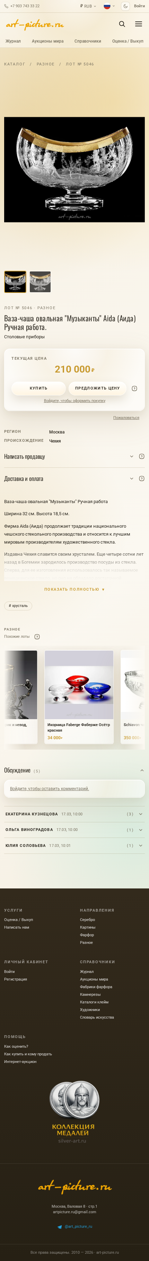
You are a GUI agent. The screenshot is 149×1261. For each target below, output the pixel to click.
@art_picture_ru (78, 1226)
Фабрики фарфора (96, 987)
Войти (139, 6)
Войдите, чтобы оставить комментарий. (49, 788)
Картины (88, 927)
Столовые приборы (24, 336)
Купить (39, 388)
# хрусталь (18, 605)
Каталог (14, 64)
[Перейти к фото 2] (40, 282)
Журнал (13, 41)
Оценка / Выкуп (127, 41)
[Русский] (109, 6)
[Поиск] (122, 24)
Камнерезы (90, 994)
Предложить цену (97, 388)
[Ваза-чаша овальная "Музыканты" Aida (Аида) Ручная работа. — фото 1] (74, 170)
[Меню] (138, 24)
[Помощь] (134, 388)
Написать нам (16, 927)
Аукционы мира (47, 41)
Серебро (87, 920)
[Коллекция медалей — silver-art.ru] (74, 1112)
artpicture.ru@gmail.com (74, 1212)
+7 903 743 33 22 (25, 6)
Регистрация (15, 979)
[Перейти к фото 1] (15, 282)
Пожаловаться (126, 417)
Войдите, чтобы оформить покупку (74, 401)
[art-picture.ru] (34, 24)
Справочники (87, 41)
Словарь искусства (97, 1017)
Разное (46, 64)
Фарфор (87, 935)
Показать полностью (74, 589)
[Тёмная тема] (125, 6)
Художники (90, 1010)
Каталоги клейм (94, 1002)
